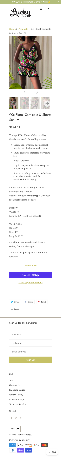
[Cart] (48, 9)
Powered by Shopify (19, 439)
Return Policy (16, 394)
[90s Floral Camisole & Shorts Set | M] (30, 62)
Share (30, 302)
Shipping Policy (17, 389)
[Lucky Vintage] (20, 13)
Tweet (16, 302)
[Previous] (25, 92)
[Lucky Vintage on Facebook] (11, 418)
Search (12, 380)
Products (23, 28)
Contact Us (14, 385)
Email (16, 309)
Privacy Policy (16, 399)
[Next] (36, 92)
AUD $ (14, 428)
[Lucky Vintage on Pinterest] (16, 418)
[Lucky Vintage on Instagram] (20, 418)
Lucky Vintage (23, 434)
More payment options (31, 282)
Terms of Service (17, 404)
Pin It (43, 302)
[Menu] (41, 9)
